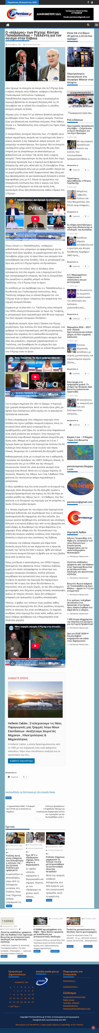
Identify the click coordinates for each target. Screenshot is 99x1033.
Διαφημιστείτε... (70, 986)
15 (14, 998)
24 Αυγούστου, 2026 (9, 926)
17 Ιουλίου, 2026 (57, 919)
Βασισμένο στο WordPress (27, 1024)
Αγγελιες (4, 956)
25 (25, 1002)
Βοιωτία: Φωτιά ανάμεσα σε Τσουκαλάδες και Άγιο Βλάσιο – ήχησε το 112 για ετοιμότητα (80, 587)
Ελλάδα (8, 798)
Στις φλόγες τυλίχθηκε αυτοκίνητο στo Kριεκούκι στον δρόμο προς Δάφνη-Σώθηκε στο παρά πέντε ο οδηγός (79, 605)
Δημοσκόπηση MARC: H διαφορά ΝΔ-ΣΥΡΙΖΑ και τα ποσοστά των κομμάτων (20, 809)
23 (18, 1002)
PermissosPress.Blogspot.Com (76, 1008)
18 (25, 998)
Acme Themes (77, 1024)
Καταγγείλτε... (69, 981)
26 (29, 1002)
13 (33, 994)
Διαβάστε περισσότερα (21, 760)
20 (33, 998)
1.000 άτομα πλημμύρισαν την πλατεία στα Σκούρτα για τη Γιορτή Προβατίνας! (80, 621)
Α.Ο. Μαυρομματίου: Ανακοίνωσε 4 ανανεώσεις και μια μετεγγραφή (77, 278)
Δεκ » (17, 1006)
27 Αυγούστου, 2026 (15, 845)
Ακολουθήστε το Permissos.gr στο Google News (30, 792)
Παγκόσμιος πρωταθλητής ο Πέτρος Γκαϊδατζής (79, 181)
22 (14, 1002)
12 (29, 994)
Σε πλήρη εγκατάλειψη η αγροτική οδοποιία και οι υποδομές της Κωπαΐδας (79, 227)
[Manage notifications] (93, 1028)
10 (21, 994)
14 (10, 998)
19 (29, 998)
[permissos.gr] (8, 25)
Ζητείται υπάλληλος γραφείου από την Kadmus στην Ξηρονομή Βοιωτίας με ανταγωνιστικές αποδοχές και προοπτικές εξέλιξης (80, 568)
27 (33, 1002)
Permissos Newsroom (32, 44)
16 (18, 998)
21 (10, 1002)
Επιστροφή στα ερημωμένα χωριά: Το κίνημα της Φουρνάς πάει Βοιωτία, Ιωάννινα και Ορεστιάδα (79, 387)
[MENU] (96, 24)
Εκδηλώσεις (22, 956)
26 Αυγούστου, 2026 (55, 847)
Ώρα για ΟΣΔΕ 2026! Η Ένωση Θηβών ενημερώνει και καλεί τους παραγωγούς (78, 637)
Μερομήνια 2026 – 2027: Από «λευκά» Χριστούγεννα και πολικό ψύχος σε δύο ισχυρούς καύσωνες (79, 332)
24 (21, 1002)
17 (21, 998)
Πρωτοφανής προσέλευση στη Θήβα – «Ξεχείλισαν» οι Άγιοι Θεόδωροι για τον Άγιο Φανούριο (80, 129)
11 (25, 994)
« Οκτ (11, 1006)
